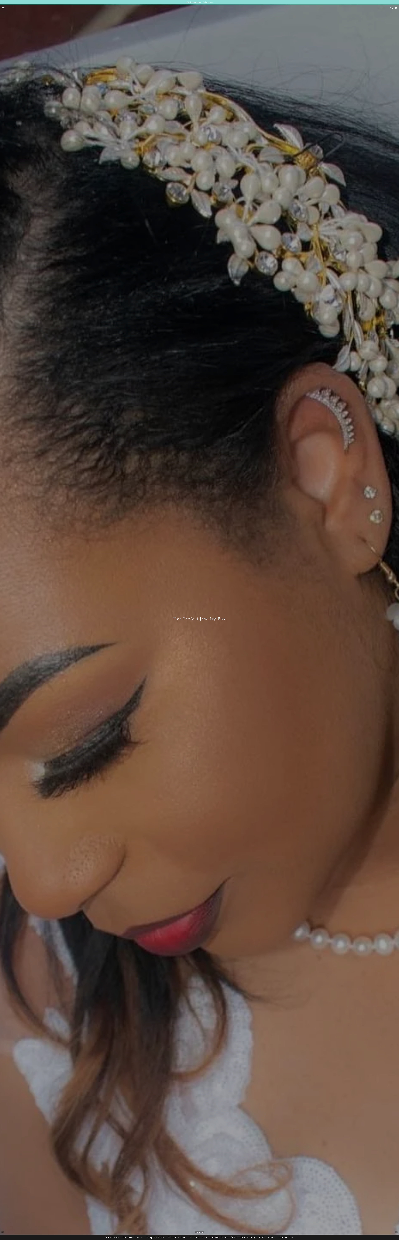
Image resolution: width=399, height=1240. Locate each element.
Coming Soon (219, 1237)
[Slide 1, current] (196, 1232)
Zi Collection (267, 1237)
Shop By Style (155, 1237)
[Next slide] (396, 1232)
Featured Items (133, 1237)
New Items (112, 1237)
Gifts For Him (198, 1237)
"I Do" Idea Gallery (243, 1237)
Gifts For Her (176, 1237)
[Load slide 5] (202, 1232)
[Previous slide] (2, 1232)
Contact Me (286, 1237)
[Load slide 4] (201, 1232)
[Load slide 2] (197, 1232)
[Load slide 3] (199, 1232)
